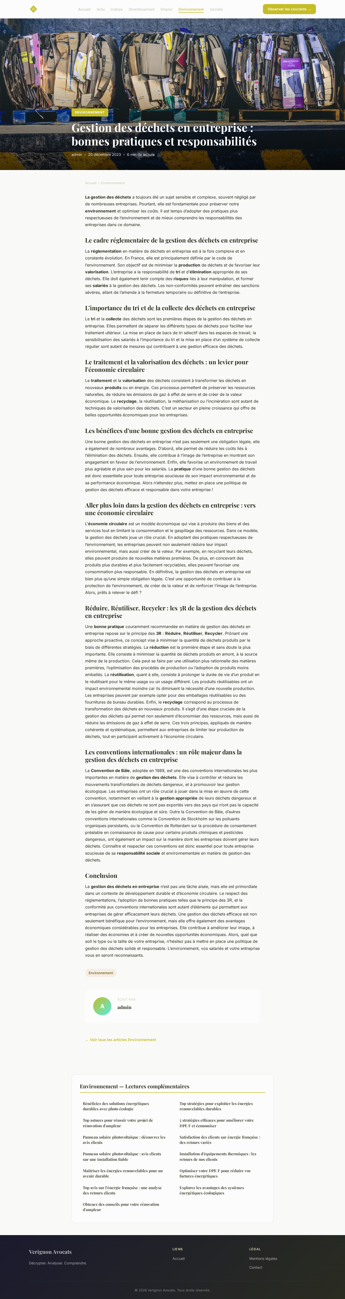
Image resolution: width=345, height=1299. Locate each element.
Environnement (191, 9)
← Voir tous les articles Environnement (120, 1039)
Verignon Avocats (50, 1251)
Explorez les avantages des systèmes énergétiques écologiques (212, 1190)
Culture (117, 9)
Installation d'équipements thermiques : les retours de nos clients (218, 1156)
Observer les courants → (289, 9)
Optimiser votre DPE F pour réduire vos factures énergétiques (215, 1173)
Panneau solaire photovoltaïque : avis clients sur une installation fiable (122, 1156)
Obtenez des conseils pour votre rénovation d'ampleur (121, 1207)
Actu (101, 9)
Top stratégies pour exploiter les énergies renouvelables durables (216, 1106)
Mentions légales (263, 1258)
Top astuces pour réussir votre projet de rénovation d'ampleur (118, 1123)
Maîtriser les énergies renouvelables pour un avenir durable (123, 1173)
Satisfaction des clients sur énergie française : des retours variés (220, 1140)
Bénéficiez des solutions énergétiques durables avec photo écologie (116, 1106)
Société (216, 9)
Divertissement (142, 9)
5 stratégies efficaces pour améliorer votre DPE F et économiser (217, 1123)
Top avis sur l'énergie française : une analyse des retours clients (122, 1190)
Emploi (167, 9)
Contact (255, 1267)
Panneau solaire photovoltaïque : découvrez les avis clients (124, 1140)
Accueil (84, 9)
